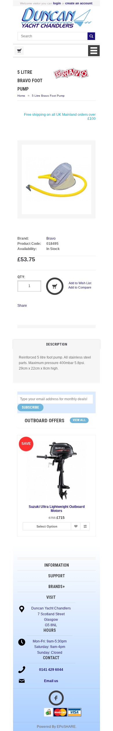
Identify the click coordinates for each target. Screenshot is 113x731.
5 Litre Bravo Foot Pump (48, 95)
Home (21, 95)
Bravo (51, 238)
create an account (78, 3)
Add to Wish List (80, 283)
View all (79, 420)
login (57, 3)
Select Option (47, 526)
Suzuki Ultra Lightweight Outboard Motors (57, 509)
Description (56, 344)
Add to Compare (79, 287)
